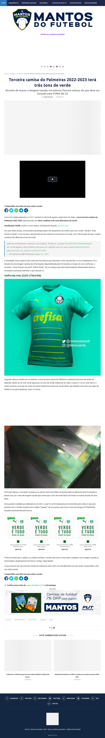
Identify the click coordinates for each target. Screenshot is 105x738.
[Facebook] (41, 66)
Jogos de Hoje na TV (59, 3)
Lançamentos (13, 3)
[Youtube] (50, 66)
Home (3, 3)
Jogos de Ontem (75, 3)
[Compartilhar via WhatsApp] (16, 210)
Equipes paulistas (19, 619)
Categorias (43, 3)
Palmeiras (43, 619)
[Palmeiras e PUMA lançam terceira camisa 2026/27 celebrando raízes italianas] (27, 655)
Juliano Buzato (48, 97)
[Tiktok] (63, 66)
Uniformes (20, 73)
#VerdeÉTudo (70, 243)
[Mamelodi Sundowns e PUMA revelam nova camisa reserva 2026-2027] (77, 655)
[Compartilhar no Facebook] (6, 210)
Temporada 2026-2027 (28, 3)
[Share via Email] (54, 628)
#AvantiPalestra (82, 247)
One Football (32, 619)
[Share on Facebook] (49, 628)
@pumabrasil (13, 250)
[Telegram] (57, 66)
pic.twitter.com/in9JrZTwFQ (33, 250)
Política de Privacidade (73, 729)
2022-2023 (8, 619)
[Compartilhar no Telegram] (21, 210)
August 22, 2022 (41, 254)
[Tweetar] (11, 210)
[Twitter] (44, 66)
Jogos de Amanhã (90, 3)
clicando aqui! (63, 226)
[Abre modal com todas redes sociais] (26, 210)
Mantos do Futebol (9, 73)
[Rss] (59, 66)
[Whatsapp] (53, 66)
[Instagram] (47, 66)
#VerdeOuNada (84, 243)
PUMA (51, 619)
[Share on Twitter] (51, 628)
